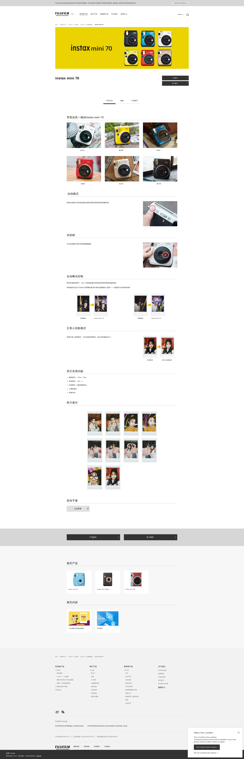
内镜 (92, 676)
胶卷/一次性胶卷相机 (63, 683)
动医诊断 (94, 693)
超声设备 (94, 686)
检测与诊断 (94, 696)
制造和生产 (129, 683)
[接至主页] (62, 14)
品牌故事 (161, 673)
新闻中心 (161, 687)
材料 (126, 700)
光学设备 (128, 680)
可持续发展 (161, 677)
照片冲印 (128, 676)
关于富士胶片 (162, 670)
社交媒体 (107, 746)
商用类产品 (128, 666)
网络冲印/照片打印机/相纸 (65, 680)
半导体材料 (129, 686)
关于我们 (161, 666)
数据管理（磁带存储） (132, 696)
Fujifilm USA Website (180, 3)
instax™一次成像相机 (86, 24)
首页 (56, 24)
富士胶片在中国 (163, 683)
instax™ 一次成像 (63, 676)
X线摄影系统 (95, 683)
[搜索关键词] (187, 15)
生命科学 (128, 703)
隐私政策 (38, 756)
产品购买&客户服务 (61, 686)
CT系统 (93, 680)
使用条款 (87, 746)
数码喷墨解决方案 (131, 690)
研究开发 (161, 680)
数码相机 (60, 673)
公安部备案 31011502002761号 (83, 736)
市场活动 (58, 690)
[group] (122, 48)
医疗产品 (93, 666)
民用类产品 (63, 24)
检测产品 (128, 693)
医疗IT (93, 673)
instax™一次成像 (73, 24)
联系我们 (97, 746)
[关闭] (238, 732)
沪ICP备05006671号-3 (62, 736)
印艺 (126, 673)
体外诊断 (94, 690)
